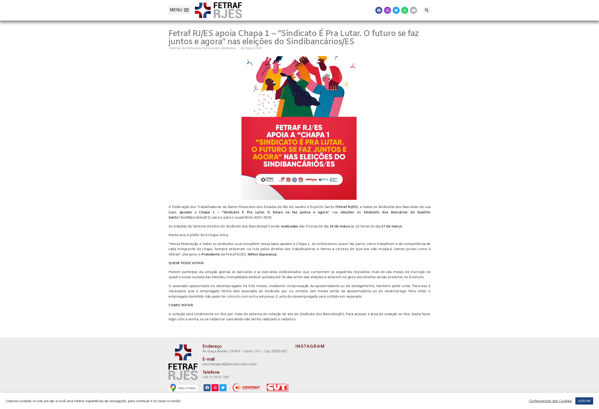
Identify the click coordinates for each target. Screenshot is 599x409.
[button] (179, 10)
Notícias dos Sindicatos (219, 48)
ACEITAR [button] (584, 401)
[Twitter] (396, 10)
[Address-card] (413, 10)
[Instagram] (387, 10)
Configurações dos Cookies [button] (550, 401)
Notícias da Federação (185, 48)
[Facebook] (378, 10)
